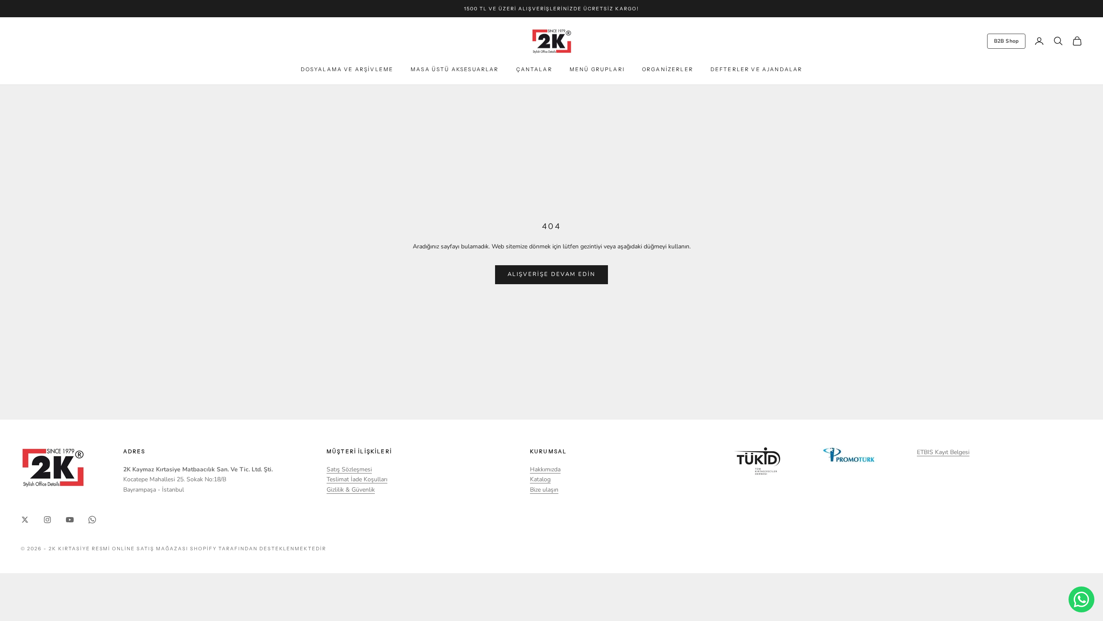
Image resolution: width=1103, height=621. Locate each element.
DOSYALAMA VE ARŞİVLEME (347, 69)
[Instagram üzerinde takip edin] (47, 519)
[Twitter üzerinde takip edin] (25, 519)
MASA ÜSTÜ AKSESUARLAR (455, 69)
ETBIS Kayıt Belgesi (943, 452)
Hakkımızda (545, 469)
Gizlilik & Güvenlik (351, 490)
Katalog (540, 479)
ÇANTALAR (534, 69)
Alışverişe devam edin (551, 274)
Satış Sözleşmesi (349, 469)
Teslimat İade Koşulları (357, 479)
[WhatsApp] (1081, 599)
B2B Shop (1006, 41)
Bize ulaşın (544, 490)
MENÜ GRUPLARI (597, 69)
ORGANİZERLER (667, 69)
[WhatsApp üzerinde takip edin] (92, 519)
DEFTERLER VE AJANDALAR (756, 69)
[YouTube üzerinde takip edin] (69, 519)
